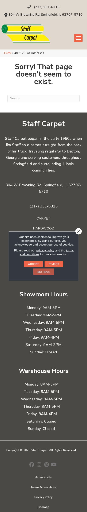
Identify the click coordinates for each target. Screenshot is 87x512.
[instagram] (39, 465)
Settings (43, 271)
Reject (54, 263)
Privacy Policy (43, 497)
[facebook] (32, 465)
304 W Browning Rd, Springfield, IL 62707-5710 (45, 14)
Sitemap (43, 507)
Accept (33, 263)
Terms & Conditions (44, 487)
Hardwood (43, 228)
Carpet (43, 218)
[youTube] (54, 465)
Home (7, 53)
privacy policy (45, 250)
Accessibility (43, 477)
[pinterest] (47, 465)
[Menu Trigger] (78, 38)
